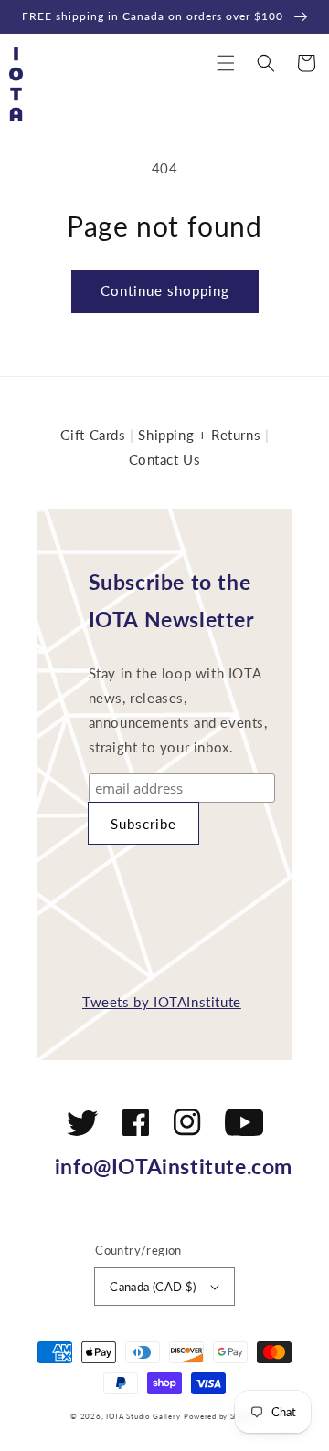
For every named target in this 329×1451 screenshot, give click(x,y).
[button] (226, 63)
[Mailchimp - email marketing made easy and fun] (189, 899)
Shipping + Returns (199, 434)
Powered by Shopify (221, 1416)
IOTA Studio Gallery (143, 1416)
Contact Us (165, 459)
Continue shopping (165, 290)
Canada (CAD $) (153, 1286)
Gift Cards (93, 434)
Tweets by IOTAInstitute (161, 1002)
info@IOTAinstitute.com (173, 1166)
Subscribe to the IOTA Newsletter (172, 600)
